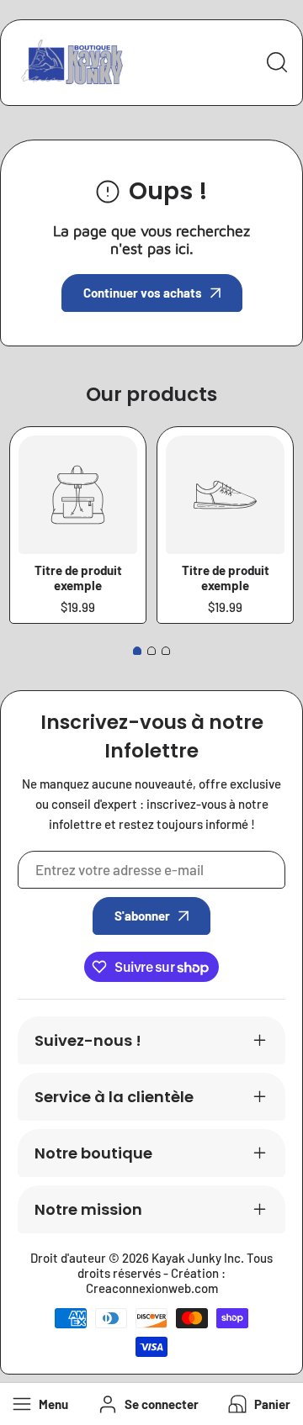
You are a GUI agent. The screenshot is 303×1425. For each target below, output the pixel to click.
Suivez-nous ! (88, 1040)
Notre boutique (93, 1153)
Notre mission (88, 1209)
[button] (257, 1404)
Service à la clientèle (114, 1096)
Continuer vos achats (142, 292)
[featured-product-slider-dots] (137, 651)
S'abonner (142, 915)
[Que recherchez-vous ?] (277, 62)
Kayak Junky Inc (196, 1257)
